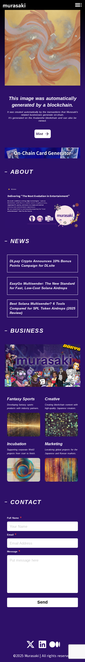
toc (78, 5)
